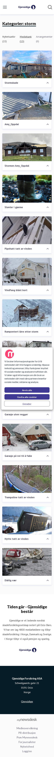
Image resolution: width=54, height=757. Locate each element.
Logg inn (27, 751)
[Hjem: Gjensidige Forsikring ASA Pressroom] (26, 7)
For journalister (27, 742)
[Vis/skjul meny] (5, 7)
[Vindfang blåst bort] (27, 272)
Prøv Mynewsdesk (27, 737)
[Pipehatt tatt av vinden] (27, 230)
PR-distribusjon (27, 732)
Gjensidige (27, 701)
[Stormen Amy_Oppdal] (27, 147)
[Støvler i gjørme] (27, 189)
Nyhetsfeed (27, 746)
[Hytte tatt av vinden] (27, 520)
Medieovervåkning (27, 728)
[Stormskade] (27, 64)
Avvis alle (27, 390)
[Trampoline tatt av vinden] (27, 479)
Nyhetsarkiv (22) (8, 39)
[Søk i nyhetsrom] (50, 7)
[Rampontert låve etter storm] (27, 313)
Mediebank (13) (25, 39)
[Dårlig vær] (27, 562)
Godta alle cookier (27, 397)
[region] (27, 378)
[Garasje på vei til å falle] (27, 437)
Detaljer (27, 403)
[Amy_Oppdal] (27, 106)
